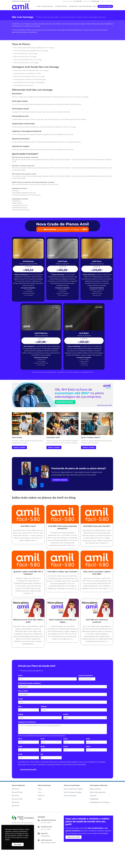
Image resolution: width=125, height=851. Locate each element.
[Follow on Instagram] (102, 1)
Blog (94, 6)
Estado (66, 714)
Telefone (44, 706)
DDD (20, 706)
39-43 (43, 746)
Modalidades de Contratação (99, 802)
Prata (39, 789)
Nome (20, 675)
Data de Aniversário (85, 675)
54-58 (20, 754)
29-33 (88, 739)
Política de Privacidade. (76, 764)
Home (38, 6)
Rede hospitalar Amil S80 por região (62, 621)
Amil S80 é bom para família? (96, 526)
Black (40, 799)
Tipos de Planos (47, 6)
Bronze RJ (15, 795)
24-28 (65, 739)
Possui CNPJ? (23, 691)
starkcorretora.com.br (48, 842)
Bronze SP (15, 789)
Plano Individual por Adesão (73, 789)
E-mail (20, 699)
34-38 (20, 746)
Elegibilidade (94, 799)
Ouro (39, 792)
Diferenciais (73, 6)
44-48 (65, 746)
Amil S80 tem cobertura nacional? (97, 621)
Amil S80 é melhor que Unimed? (62, 572)
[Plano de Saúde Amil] (20, 6)
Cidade (20, 714)
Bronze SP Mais (17, 792)
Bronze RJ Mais (17, 799)
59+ (42, 754)
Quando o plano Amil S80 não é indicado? (28, 573)
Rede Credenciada (85, 6)
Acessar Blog (45, 836)
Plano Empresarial (70, 795)
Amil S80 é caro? (28, 526)
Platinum (41, 795)
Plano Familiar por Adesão (72, 792)
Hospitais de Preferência (27, 722)
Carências (93, 795)
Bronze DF (15, 802)
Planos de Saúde (61, 6)
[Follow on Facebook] (100, 1)
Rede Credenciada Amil (98, 792)
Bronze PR (15, 805)
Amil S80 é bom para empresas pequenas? (62, 527)
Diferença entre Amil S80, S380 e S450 (28, 621)
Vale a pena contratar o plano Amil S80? (97, 573)
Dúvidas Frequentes (109, 1)
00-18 (20, 739)
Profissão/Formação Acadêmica (29, 683)
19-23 (42, 739)
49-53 (88, 746)
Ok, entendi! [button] (17, 844)
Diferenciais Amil (95, 789)
